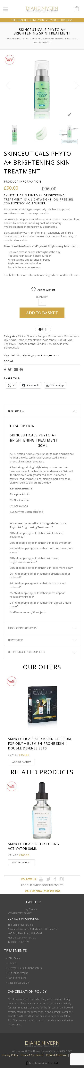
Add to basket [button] (21, 761)
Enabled (53, 1063)
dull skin (16, 355)
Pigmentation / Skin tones (40, 340)
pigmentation (40, 355)
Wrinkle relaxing (18, 977)
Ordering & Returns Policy (26, 652)
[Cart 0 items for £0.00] (75, 9)
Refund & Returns (56, 1055)
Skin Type (63, 344)
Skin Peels (14, 958)
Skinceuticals (11, 347)
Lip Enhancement (18, 973)
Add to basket (42, 312)
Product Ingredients (22, 628)
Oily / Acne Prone (14, 340)
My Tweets (31, 909)
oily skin (26, 355)
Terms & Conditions (32, 1055)
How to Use (15, 640)
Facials (12, 963)
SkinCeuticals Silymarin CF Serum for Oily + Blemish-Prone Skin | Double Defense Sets (39, 743)
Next (76, 85)
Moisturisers (55, 336)
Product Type (20, 38)
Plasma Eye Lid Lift (19, 982)
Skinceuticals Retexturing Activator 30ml (33, 846)
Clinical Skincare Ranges (32, 336)
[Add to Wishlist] (43, 329)
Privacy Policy (10, 1055)
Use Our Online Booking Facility (42, 885)
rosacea (54, 355)
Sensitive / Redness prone (19, 344)
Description (16, 411)
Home (9, 38)
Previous (8, 85)
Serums (34, 38)
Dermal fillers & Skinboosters (25, 968)
